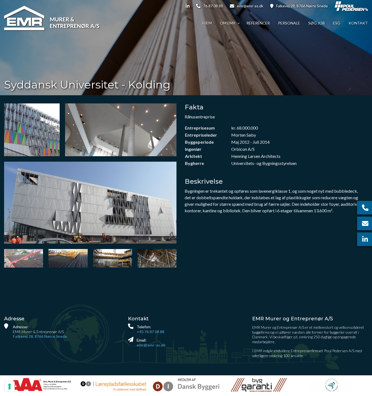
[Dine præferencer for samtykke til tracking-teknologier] (9, 386)
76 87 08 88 (213, 6)
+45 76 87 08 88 (150, 331)
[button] (90, 203)
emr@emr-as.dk (250, 6)
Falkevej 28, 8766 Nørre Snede (302, 6)
